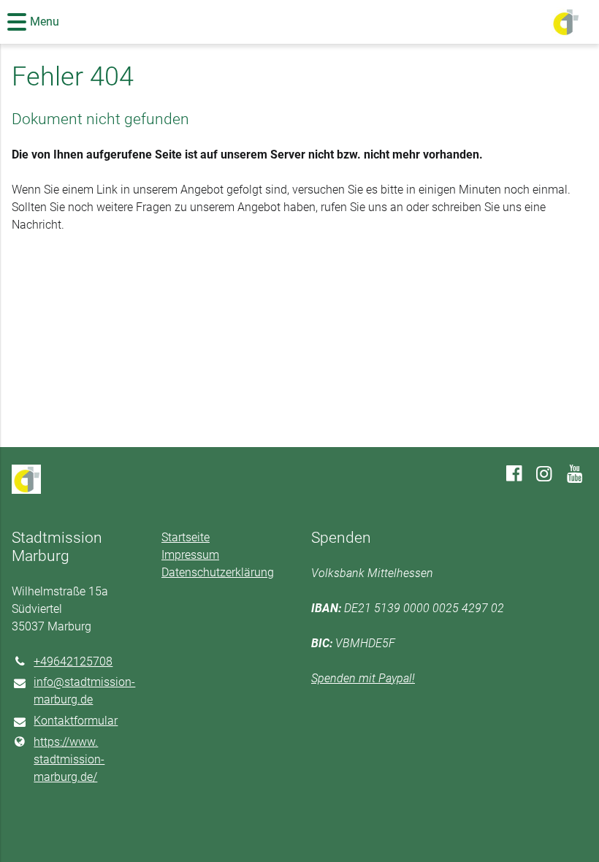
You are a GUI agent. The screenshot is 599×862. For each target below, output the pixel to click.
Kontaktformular (76, 721)
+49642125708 (73, 661)
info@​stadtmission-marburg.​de (84, 690)
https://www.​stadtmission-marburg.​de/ (69, 759)
